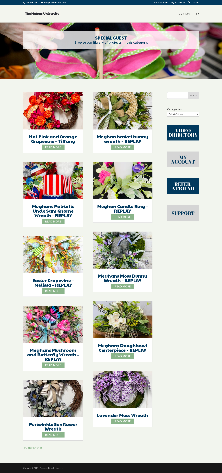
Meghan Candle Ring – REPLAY (122, 208)
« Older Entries (32, 448)
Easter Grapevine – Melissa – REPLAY (53, 282)
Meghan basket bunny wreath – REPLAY (122, 138)
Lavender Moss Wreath (122, 415)
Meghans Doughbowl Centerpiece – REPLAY (122, 347)
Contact (185, 14)
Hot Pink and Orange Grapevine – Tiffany (53, 138)
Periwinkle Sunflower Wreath (53, 426)
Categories (174, 109)
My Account (176, 3)
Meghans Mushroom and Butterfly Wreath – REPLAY (53, 354)
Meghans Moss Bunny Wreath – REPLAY (122, 278)
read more (53, 147)
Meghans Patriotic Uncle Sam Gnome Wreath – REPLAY (53, 210)
